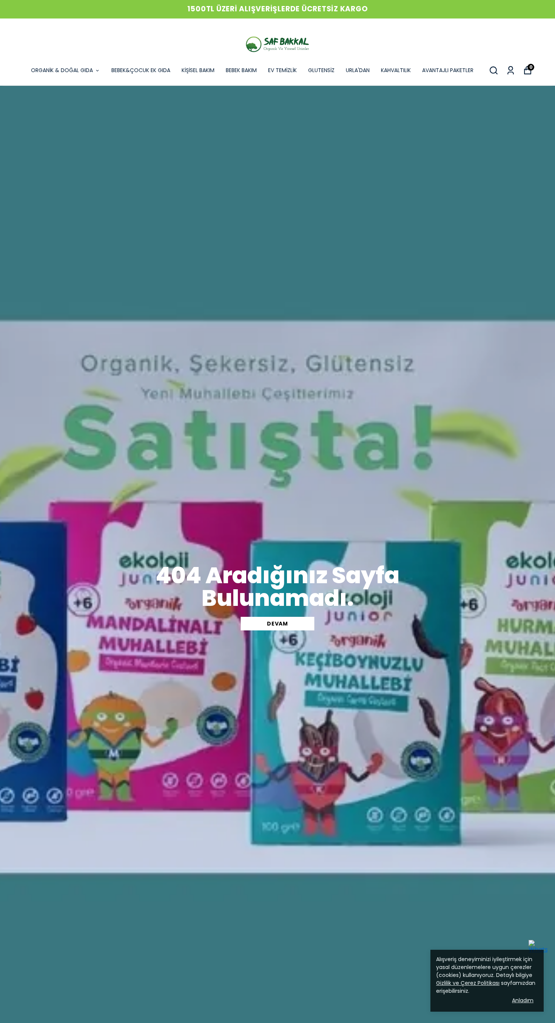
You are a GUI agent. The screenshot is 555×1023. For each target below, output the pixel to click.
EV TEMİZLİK (282, 70)
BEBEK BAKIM (241, 70)
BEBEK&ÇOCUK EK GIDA (140, 70)
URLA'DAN (358, 70)
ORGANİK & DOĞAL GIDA (62, 70)
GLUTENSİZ (321, 70)
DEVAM (277, 623)
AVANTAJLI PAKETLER (447, 70)
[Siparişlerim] (510, 70)
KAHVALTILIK (396, 70)
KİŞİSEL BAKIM (198, 70)
